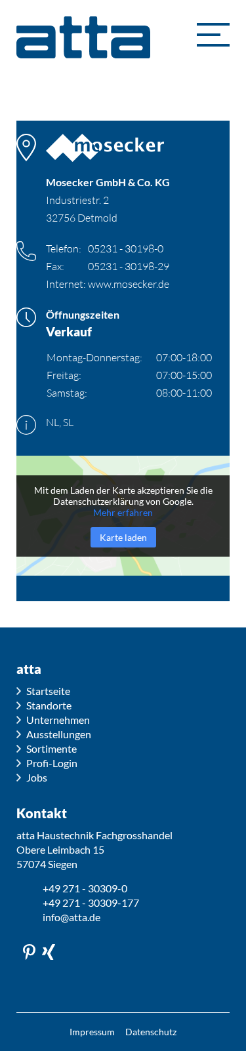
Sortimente (51, 748)
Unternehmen (58, 719)
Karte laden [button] (123, 537)
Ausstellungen (58, 734)
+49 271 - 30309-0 (85, 888)
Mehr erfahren (123, 512)
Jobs (36, 777)
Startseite (48, 690)
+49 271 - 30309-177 (91, 902)
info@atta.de (71, 917)
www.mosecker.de (128, 283)
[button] (213, 35)
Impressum (92, 1031)
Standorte (49, 705)
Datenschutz (150, 1031)
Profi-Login (51, 763)
